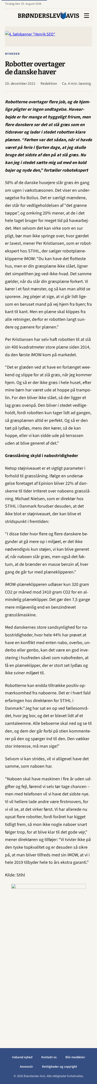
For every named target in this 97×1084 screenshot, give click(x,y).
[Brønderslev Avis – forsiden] (48, 15)
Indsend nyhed (22, 1057)
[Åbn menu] (86, 15)
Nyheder (12, 54)
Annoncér (26, 1066)
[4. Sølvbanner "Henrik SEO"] (48, 36)
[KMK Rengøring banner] (48, 958)
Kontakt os (49, 1057)
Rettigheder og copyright (59, 1066)
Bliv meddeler (75, 1057)
